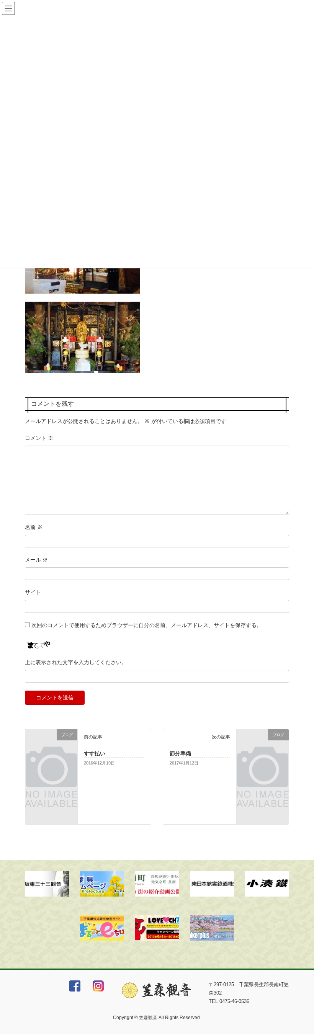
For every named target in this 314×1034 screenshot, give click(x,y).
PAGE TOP (300, 996)
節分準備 (180, 753)
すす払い (94, 753)
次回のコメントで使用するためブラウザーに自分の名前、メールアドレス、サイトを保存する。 (146, 625)
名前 (34, 527)
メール (36, 560)
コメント (39, 438)
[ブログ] (51, 745)
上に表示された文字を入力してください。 (76, 662)
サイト (33, 592)
